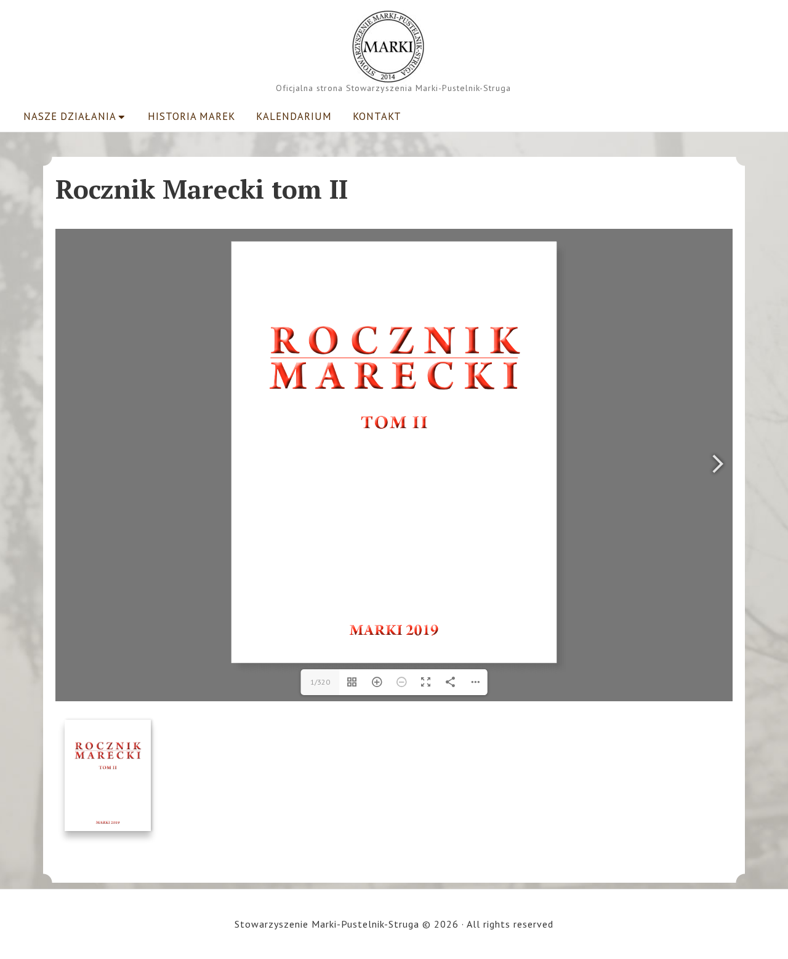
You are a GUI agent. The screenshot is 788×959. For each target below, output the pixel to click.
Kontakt (377, 116)
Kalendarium (294, 116)
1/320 (320, 681)
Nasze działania (69, 116)
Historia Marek (191, 116)
